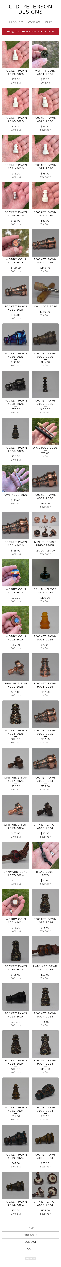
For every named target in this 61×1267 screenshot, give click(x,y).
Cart (48, 22)
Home (30, 1228)
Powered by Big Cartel (30, 1258)
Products (16, 22)
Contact (34, 22)
